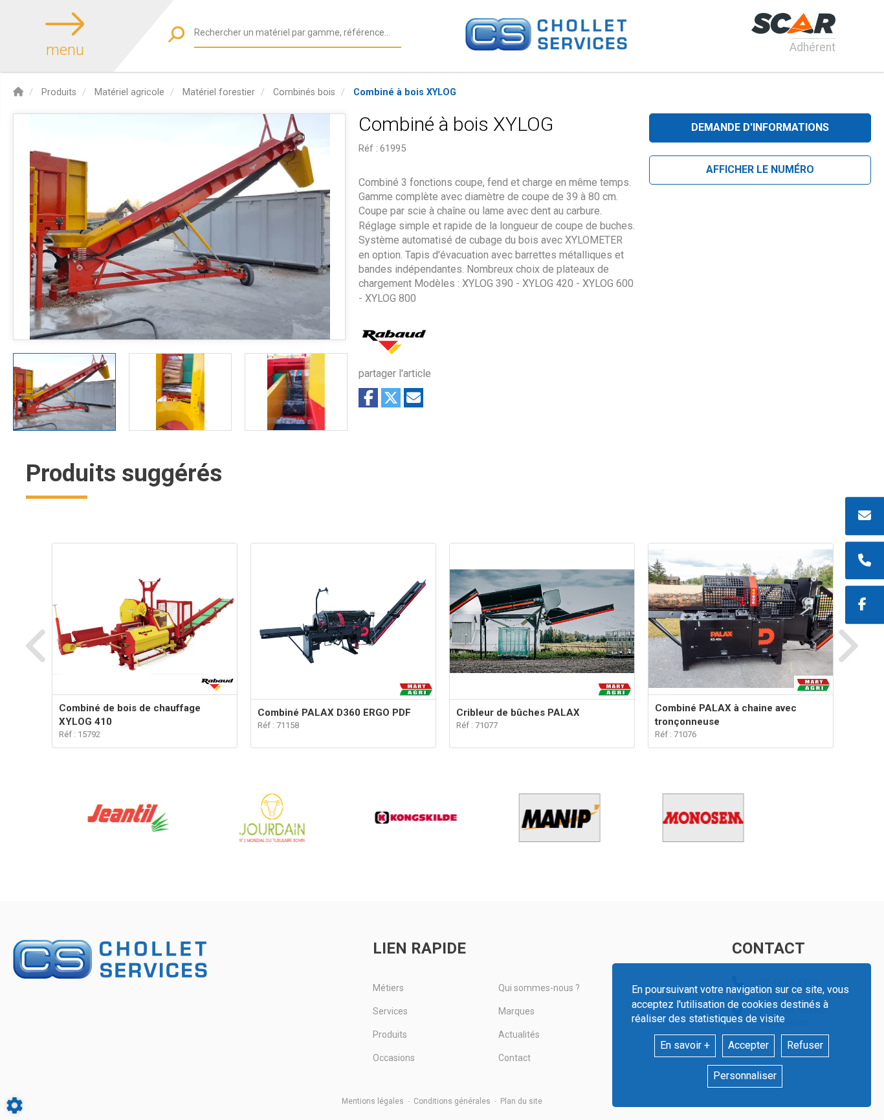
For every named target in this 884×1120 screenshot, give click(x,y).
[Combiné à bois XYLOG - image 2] (180, 392)
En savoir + (685, 1045)
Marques (516, 1011)
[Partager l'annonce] (413, 397)
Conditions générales (452, 1101)
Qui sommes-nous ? (539, 988)
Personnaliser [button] (745, 1075)
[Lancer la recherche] (176, 34)
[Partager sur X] (391, 397)
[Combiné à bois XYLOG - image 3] (296, 392)
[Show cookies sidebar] (14, 1105)
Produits (390, 1034)
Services (390, 1011)
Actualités (519, 1034)
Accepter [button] (748, 1045)
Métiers (388, 988)
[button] (404, 92)
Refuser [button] (805, 1045)
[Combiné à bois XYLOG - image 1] (64, 392)
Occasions (394, 1058)
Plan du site (521, 1101)
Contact (514, 1058)
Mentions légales (373, 1101)
